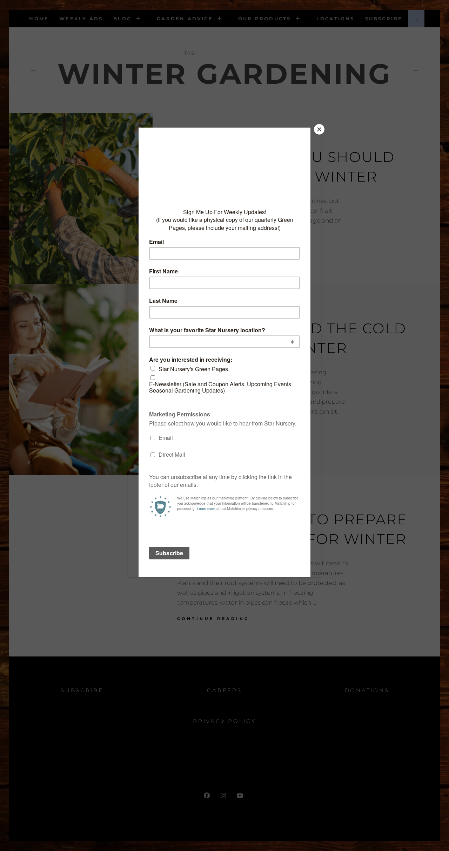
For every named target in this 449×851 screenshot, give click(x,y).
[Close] (319, 129)
